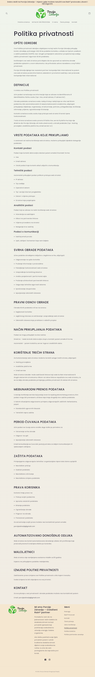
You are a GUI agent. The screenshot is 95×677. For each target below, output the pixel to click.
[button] (7, 13)
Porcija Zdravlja (44, 671)
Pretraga (67, 612)
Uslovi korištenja (69, 625)
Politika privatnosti (70, 628)
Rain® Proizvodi (69, 615)
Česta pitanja (69, 621)
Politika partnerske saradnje (74, 634)
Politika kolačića (69, 631)
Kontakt (67, 618)
